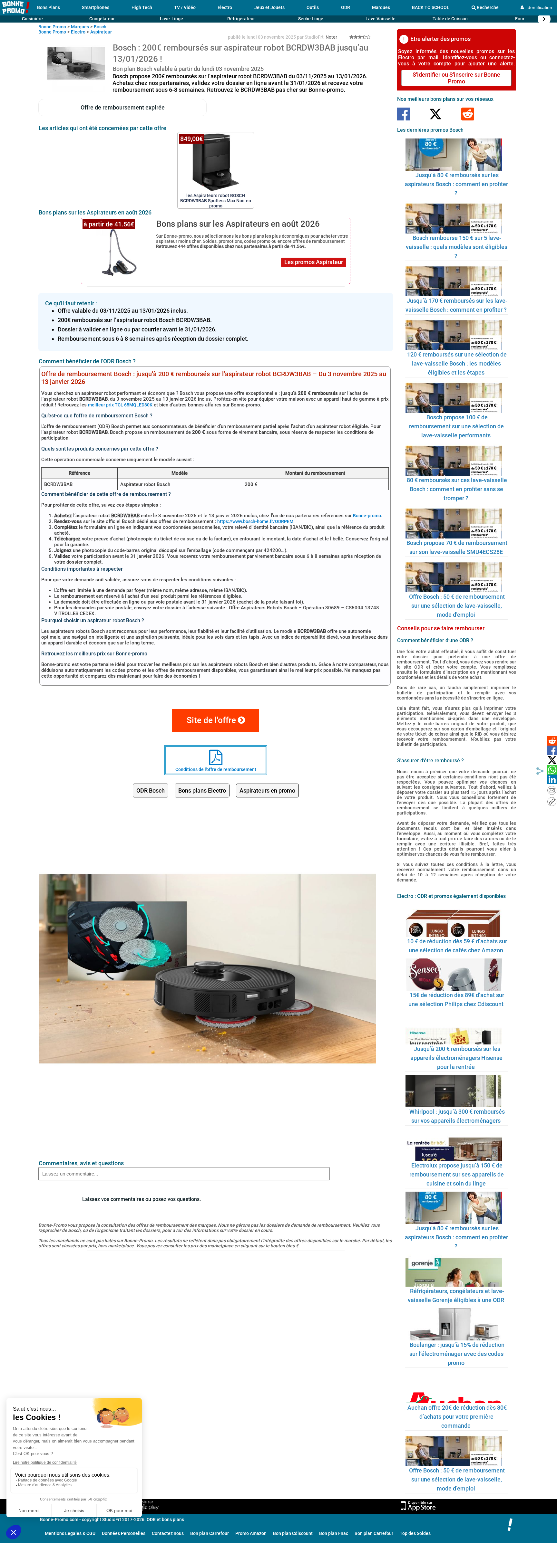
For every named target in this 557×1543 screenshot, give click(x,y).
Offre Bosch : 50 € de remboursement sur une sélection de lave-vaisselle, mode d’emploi (457, 605)
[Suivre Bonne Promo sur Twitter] (435, 114)
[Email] (551, 790)
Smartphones (95, 7)
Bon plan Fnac (333, 1533)
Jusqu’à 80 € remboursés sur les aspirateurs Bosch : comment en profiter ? (456, 184)
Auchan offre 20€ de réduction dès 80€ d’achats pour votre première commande (457, 1416)
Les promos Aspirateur (313, 262)
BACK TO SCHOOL (430, 7)
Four (519, 18)
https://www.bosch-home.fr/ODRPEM (255, 521)
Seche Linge (310, 18)
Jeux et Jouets (269, 7)
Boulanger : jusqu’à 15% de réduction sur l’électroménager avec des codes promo (456, 1353)
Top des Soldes (415, 1533)
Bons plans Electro (202, 790)
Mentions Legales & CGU (70, 1533)
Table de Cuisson (450, 18)
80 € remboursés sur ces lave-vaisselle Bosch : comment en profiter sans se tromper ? (457, 489)
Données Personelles (123, 1533)
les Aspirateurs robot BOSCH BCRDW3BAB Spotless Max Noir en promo (215, 198)
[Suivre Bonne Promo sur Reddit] (467, 114)
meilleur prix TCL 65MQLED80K (120, 404)
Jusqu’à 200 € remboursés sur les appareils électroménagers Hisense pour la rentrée (456, 1057)
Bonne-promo (367, 515)
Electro (225, 7)
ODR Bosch (150, 790)
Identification (538, 7)
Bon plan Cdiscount (293, 1533)
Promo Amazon (251, 1533)
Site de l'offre (212, 720)
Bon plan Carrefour (209, 1533)
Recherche (487, 7)
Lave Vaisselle (381, 18)
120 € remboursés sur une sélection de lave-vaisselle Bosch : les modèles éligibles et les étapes (457, 363)
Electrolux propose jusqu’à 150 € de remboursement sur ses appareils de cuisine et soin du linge (456, 1174)
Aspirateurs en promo (267, 790)
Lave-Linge (171, 18)
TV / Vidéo (185, 7)
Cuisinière (32, 18)
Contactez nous (168, 1533)
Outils (313, 7)
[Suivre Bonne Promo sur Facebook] (403, 114)
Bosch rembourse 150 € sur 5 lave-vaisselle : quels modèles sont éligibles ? (456, 246)
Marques (381, 7)
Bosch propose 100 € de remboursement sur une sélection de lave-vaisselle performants (456, 426)
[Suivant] (544, 19)
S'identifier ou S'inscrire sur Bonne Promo (456, 78)
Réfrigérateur (241, 18)
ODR (345, 7)
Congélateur (102, 18)
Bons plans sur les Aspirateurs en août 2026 (238, 224)
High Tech (142, 7)
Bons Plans (48, 7)
